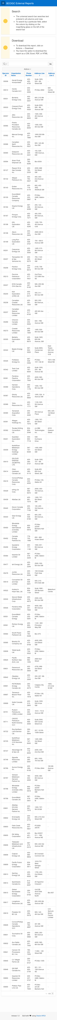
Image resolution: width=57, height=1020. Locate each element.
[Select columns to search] (5, 64)
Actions (26, 69)
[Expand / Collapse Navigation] (3, 3)
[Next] (52, 993)
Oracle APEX (41, 1015)
